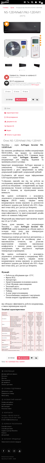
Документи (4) (11, 122)
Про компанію (6, 380)
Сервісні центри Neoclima (9, 431)
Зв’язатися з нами (7, 391)
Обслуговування (12, 117)
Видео (8, 130)
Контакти (4, 376)
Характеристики (12, 113)
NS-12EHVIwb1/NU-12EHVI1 (15, 362)
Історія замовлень (7, 404)
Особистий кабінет (7, 402)
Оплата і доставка (7, 384)
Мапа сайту (5, 395)
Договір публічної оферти (9, 374)
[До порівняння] (37, 99)
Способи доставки (7, 428)
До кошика (22, 100)
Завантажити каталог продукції (11, 442)
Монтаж (4, 378)
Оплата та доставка (13, 135)
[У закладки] (33, 99)
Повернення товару (8, 393)
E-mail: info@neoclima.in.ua (10, 420)
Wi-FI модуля (35, 84)
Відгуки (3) (10, 126)
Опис (8, 108)
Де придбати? (6, 382)
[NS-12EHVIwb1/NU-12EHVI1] (22, 40)
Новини (4, 433)
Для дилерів (5, 435)
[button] (32, 2)
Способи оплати (7, 426)
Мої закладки (6, 406)
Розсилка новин (7, 408)
